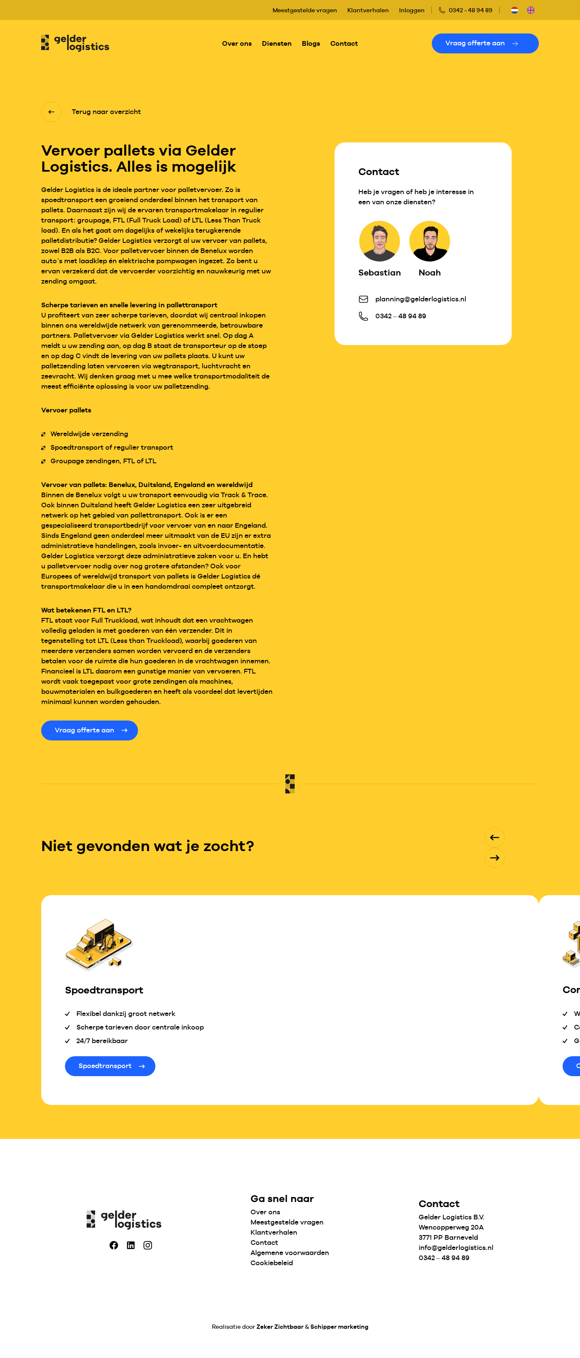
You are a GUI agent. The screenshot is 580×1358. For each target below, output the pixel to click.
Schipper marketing (339, 1326)
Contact (344, 43)
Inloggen (412, 10)
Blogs (311, 43)
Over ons (237, 43)
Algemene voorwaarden (290, 1253)
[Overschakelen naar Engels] (531, 10)
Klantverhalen (368, 10)
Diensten (277, 43)
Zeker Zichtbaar (280, 1326)
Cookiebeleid (272, 1263)
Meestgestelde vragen (305, 10)
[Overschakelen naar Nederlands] (515, 10)
